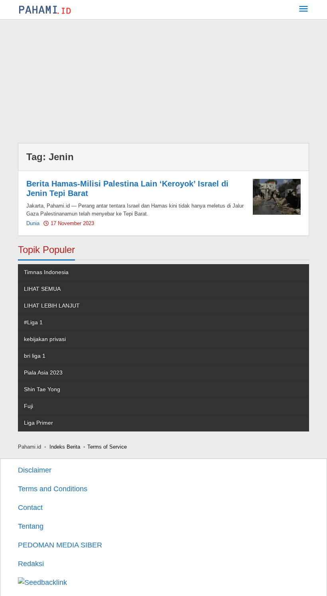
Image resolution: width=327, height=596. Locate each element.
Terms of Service (107, 447)
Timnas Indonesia (46, 272)
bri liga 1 (34, 356)
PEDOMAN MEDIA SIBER (60, 545)
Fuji (28, 406)
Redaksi (31, 564)
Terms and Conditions (52, 489)
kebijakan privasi (45, 339)
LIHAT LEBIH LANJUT (52, 305)
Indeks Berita (64, 447)
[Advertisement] (163, 79)
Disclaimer (34, 470)
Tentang (30, 526)
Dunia (32, 223)
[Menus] (303, 9)
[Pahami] (45, 10)
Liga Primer (38, 423)
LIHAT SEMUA (42, 289)
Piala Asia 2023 (43, 372)
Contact (30, 508)
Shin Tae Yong (42, 389)
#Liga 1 (33, 322)
